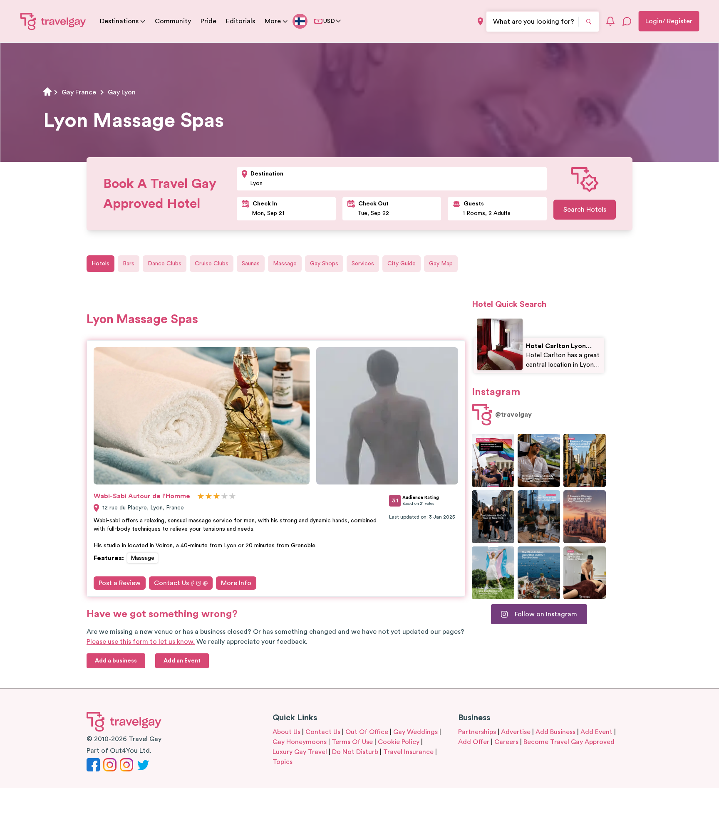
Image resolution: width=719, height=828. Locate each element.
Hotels (100, 264)
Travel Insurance (408, 752)
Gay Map (441, 264)
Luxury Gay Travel (300, 752)
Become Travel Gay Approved (569, 742)
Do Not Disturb (355, 752)
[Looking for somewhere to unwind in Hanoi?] (584, 572)
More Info (236, 583)
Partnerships (477, 732)
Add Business (555, 732)
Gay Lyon (122, 92)
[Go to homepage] (53, 21)
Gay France (79, 92)
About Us (286, 732)
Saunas (251, 264)
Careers (506, 742)
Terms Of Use (352, 742)
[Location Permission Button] (480, 21)
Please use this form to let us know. (141, 641)
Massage (285, 264)
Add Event (596, 732)
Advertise (516, 732)
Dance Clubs (164, 264)
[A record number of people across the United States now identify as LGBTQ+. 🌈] (493, 460)
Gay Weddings (415, 732)
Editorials (240, 21)
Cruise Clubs (211, 264)
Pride (208, 21)
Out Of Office (366, 732)
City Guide (401, 264)
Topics (283, 762)
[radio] (201, 496)
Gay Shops (324, 264)
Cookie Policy (398, 742)
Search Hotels (584, 209)
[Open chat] (627, 21)
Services (363, 264)
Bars (128, 264)
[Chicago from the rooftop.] (539, 516)
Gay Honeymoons (300, 742)
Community (173, 21)
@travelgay (513, 414)
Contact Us (171, 583)
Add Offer (473, 742)
